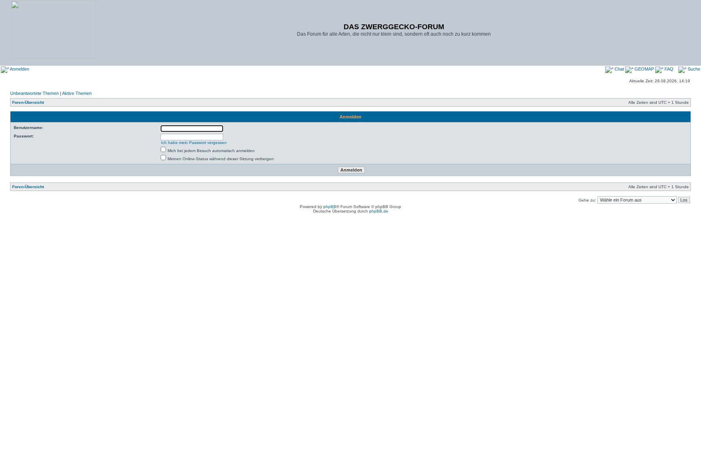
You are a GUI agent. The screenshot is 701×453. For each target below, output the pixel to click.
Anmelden (19, 69)
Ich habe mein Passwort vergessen (194, 142)
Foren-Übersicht (28, 102)
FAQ (668, 69)
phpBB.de (378, 211)
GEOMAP (644, 69)
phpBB (329, 206)
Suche (693, 69)
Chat (619, 69)
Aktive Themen (77, 93)
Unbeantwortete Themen (34, 93)
